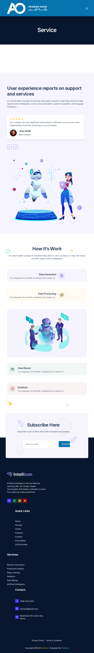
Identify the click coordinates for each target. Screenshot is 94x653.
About (17, 521)
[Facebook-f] (9, 501)
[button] (9, 147)
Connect (18, 537)
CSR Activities (21, 544)
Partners (18, 525)
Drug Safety (20, 540)
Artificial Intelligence (16, 584)
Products (19, 533)
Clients (18, 529)
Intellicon (45, 648)
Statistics (11, 576)
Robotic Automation (16, 565)
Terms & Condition (54, 640)
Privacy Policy (38, 640)
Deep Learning (13, 572)
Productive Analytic (15, 569)
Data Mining (12, 580)
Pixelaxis (65, 648)
